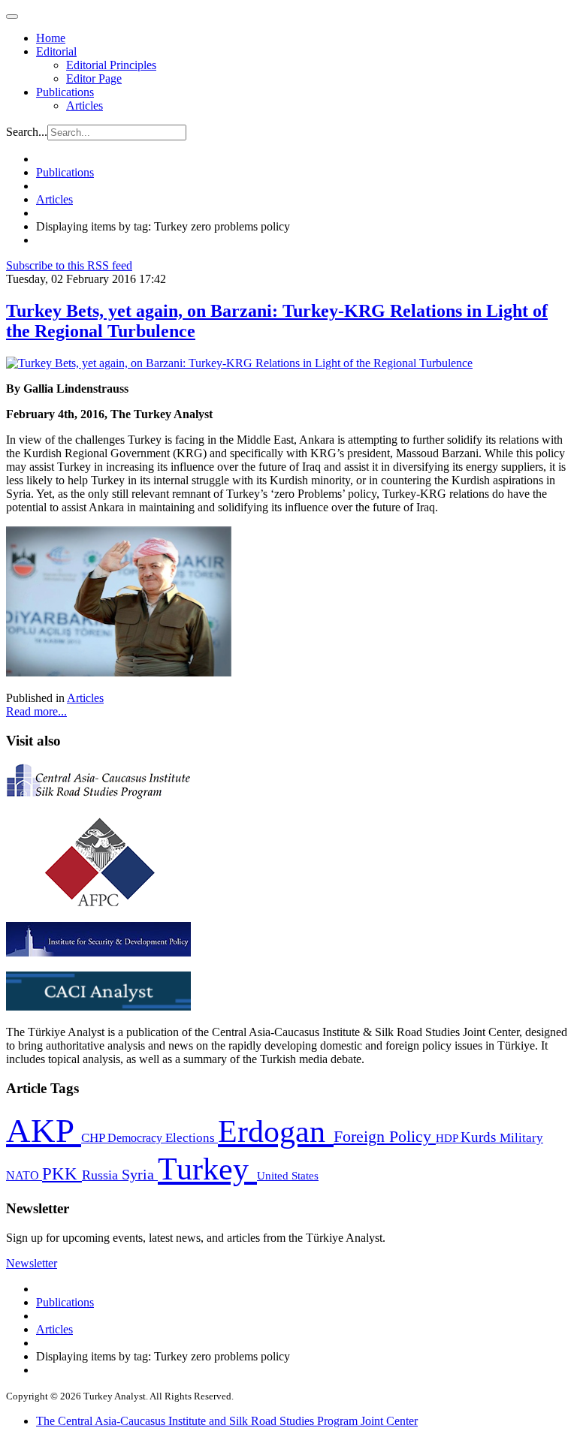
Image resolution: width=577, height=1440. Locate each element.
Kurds (480, 1137)
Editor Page (94, 78)
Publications (65, 92)
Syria (140, 1174)
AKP (43, 1130)
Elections (191, 1138)
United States (288, 1175)
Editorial (56, 51)
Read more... (36, 711)
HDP (448, 1137)
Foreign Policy (385, 1137)
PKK (62, 1173)
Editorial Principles (111, 65)
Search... (26, 131)
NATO (24, 1175)
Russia (102, 1174)
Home (50, 38)
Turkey (207, 1168)
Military (521, 1138)
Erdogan (276, 1131)
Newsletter (31, 1263)
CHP (94, 1138)
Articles (84, 105)
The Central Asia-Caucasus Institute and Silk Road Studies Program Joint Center (227, 1420)
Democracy (136, 1138)
